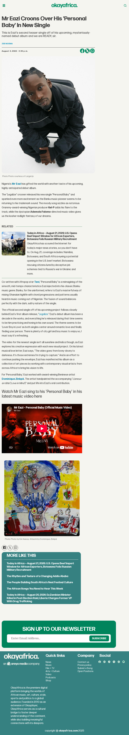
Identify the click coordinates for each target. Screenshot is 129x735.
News (48, 662)
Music (49, 665)
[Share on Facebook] (82, 50)
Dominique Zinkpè (13, 379)
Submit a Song (85, 668)
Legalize (43, 314)
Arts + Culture (53, 671)
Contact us (83, 662)
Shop (48, 680)
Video (48, 674)
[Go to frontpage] (64, 5)
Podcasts (51, 677)
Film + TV (50, 668)
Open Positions (85, 671)
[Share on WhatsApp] (92, 50)
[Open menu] (4, 5)
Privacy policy (84, 665)
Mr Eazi (16, 183)
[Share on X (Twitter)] (87, 50)
